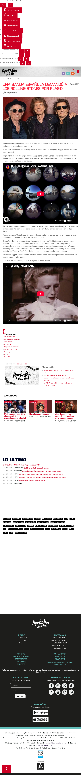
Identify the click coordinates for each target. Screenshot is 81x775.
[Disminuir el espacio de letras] (22, 63)
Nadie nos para (40, 525)
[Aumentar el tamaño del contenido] (27, 51)
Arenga (37, 518)
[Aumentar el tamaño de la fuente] (27, 55)
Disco (72, 518)
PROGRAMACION (21, 638)
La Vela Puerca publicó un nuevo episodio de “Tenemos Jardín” (41, 474)
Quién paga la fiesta (15, 529)
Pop (4, 529)
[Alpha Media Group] (40, 765)
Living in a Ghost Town (10, 349)
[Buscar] (73, 68)
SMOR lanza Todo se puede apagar (55, 375)
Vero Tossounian (21, 532)
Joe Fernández (18, 522)
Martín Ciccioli (21, 525)
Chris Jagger (8, 352)
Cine (66, 518)
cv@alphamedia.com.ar (44, 745)
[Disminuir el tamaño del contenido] (21, 51)
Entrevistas (7, 522)
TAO (11, 532)
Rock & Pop (56, 529)
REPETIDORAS (21, 640)
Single (5, 532)
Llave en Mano (43, 522)
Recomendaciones (37, 529)
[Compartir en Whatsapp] (5, 333)
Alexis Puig (16, 518)
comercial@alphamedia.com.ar (56, 743)
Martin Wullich (8, 525)
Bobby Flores (57, 518)
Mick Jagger (7, 341)
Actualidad (6, 518)
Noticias (8, 402)
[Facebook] (3, 333)
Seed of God (7, 357)
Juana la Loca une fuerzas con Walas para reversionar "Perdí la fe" (43, 477)
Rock (47, 529)
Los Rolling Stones (9, 336)
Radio (26, 529)
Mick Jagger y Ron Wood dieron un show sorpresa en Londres (64, 416)
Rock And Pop (21, 364)
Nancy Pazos (53, 525)
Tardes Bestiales (60, 643)
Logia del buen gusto (57, 522)
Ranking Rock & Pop (60, 645)
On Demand (18, 483)
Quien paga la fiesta (60, 640)
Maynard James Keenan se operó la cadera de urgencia (41, 471)
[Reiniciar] (3, 5)
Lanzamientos (31, 522)
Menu (78, 71)
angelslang (7, 344)
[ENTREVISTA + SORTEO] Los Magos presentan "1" (21, 465)
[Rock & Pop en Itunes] (40, 719)
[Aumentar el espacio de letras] (28, 63)
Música (30, 525)
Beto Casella (46, 518)
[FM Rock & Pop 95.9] (8, 71)
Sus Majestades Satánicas (11, 339)
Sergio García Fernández (11, 346)
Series (64, 529)
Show (71, 529)
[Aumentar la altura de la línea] (26, 59)
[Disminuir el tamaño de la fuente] (21, 55)
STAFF (21, 643)
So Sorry (6, 354)
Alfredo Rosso (28, 518)
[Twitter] (4, 330)
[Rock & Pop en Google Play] (40, 712)
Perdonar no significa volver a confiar (32, 480)
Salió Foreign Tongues (39, 414)
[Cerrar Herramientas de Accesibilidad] (10, 5)
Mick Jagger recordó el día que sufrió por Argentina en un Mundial (15, 416)
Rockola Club (60, 648)
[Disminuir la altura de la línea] (20, 59)
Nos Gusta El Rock (66, 525)
